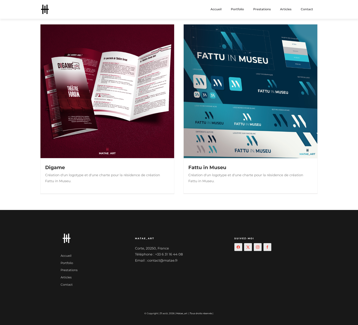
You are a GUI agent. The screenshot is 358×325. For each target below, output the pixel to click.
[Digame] (107, 91)
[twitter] (248, 247)
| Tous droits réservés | (201, 313)
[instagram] (258, 247)
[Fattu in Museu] (250, 91)
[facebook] (267, 247)
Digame (55, 167)
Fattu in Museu (207, 167)
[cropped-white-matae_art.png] (67, 234)
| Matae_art (181, 313)
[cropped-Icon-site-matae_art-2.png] (45, 6)
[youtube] (238, 247)
